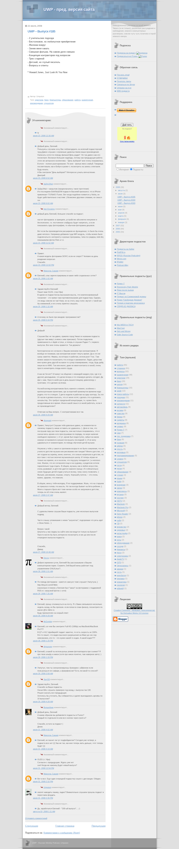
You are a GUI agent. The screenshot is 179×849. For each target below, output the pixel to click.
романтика (121, 582)
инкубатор (121, 575)
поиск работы (123, 394)
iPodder (120, 262)
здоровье (121, 530)
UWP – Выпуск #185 (41, 31)
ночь (119, 540)
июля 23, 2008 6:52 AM (43, 178)
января (121, 222)
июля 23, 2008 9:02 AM (43, 203)
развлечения (87, 100)
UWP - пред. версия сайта (69, 9)
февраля (122, 219)
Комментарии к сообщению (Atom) (62, 832)
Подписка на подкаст (126, 53)
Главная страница (64, 826)
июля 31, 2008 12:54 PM (43, 768)
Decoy (46, 558)
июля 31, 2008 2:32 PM (43, 781)
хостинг (120, 498)
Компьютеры (55, 100)
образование (67, 100)
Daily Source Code (125, 335)
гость (119, 572)
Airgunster (48, 647)
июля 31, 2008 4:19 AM (43, 749)
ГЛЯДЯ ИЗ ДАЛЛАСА (126, 306)
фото (119, 553)
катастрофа (122, 533)
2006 (118, 229)
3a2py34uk (48, 184)
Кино (46, 100)
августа (121, 190)
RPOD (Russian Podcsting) (128, 255)
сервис (120, 426)
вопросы (121, 371)
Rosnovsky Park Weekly (127, 287)
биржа (119, 417)
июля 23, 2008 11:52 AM (43, 243)
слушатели (49, 103)
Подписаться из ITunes (127, 56)
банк (119, 439)
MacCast (121, 328)
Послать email (123, 75)
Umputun (47, 787)
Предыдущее (99, 826)
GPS (119, 562)
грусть (120, 449)
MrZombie (48, 621)
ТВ (118, 523)
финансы (121, 549)
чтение (120, 475)
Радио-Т (120, 430)
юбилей (120, 588)
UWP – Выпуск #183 (126, 203)
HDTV (119, 501)
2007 (118, 226)
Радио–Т (121, 284)
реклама (120, 579)
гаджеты (120, 420)
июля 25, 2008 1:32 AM (43, 306)
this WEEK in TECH (125, 325)
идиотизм (39, 100)
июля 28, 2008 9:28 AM (43, 616)
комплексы (122, 491)
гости (119, 465)
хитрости (121, 404)
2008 (118, 187)
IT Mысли (121, 293)
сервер (120, 459)
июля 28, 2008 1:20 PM (43, 641)
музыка (120, 494)
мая (120, 210)
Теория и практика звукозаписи (131, 303)
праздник (121, 397)
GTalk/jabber (122, 78)
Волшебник (48, 707)
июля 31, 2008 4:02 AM (43, 730)
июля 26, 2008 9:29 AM (43, 415)
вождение (121, 485)
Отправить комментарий (36, 818)
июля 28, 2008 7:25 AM (43, 594)
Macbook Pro (122, 507)
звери (119, 488)
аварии (120, 569)
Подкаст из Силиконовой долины (131, 297)
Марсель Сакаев (51, 271)
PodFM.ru (121, 252)
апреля (121, 213)
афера (120, 446)
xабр (119, 520)
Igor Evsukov (49, 209)
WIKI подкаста (123, 91)
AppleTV (120, 559)
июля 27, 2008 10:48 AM (43, 552)
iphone (120, 517)
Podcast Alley (122, 265)
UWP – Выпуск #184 (126, 200)
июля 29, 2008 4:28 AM (43, 702)
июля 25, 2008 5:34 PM (43, 320)
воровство (121, 527)
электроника (122, 556)
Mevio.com (121, 259)
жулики (120, 410)
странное (121, 368)
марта (121, 216)
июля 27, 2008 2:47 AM (43, 495)
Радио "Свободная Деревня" (129, 300)
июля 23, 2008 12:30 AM (43, 136)
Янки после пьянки (125, 290)
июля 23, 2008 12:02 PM (43, 265)
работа (77, 100)
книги (119, 536)
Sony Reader (122, 514)
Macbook (121, 504)
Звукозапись (122, 566)
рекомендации (36, 103)
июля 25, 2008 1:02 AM (43, 278)
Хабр (119, 481)
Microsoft (121, 511)
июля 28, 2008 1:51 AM (43, 571)
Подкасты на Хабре (125, 249)
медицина (121, 423)
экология (121, 585)
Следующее (31, 826)
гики (119, 433)
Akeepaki (47, 420)
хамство (120, 413)
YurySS (47, 679)
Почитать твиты (124, 81)
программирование (125, 455)
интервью (121, 452)
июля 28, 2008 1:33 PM (43, 657)
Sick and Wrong (123, 331)
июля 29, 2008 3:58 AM (43, 674)
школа (120, 384)
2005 (118, 232)
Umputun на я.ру (124, 88)
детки (119, 468)
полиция (120, 443)
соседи (120, 546)
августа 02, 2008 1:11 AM (44, 811)
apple (119, 391)
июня (120, 206)
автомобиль (122, 407)
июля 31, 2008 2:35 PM (43, 798)
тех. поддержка (123, 436)
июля (120, 194)
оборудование (123, 543)
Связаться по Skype (126, 84)
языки (119, 478)
